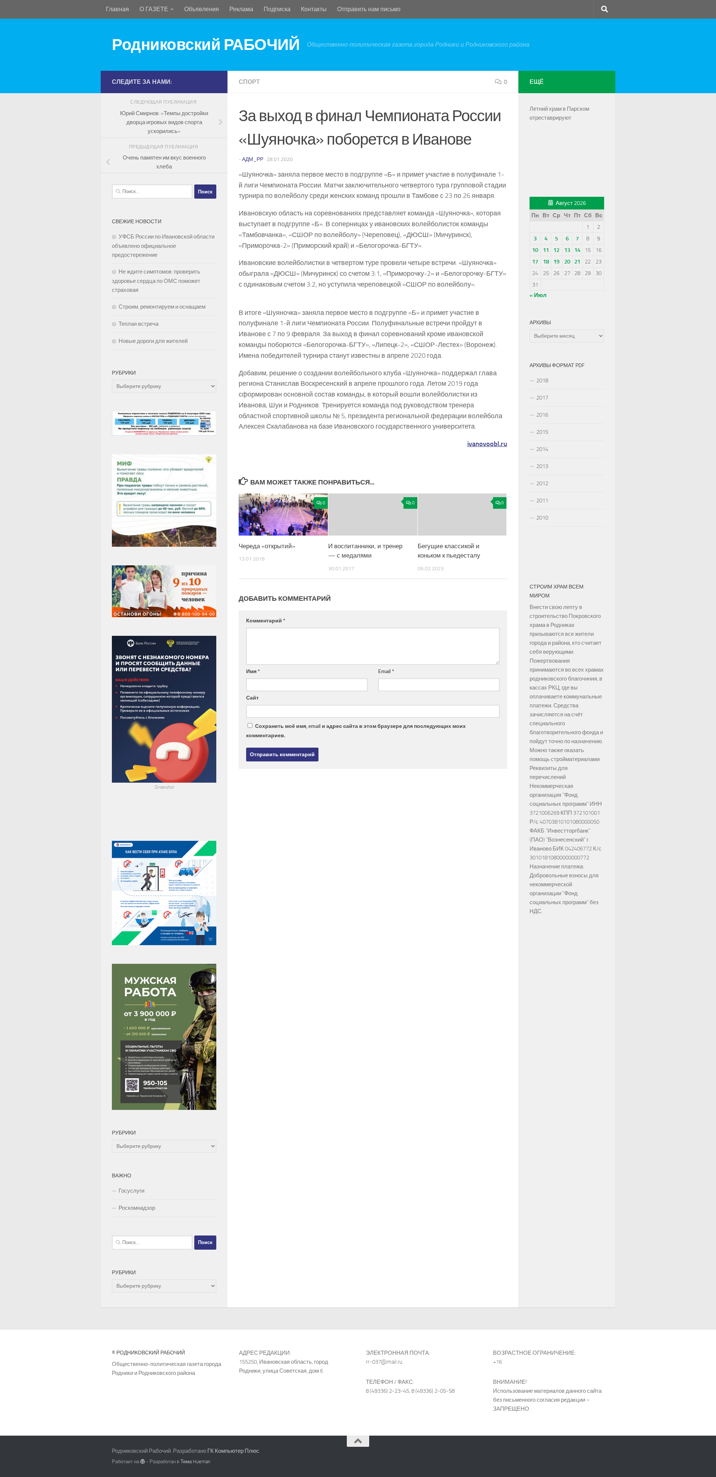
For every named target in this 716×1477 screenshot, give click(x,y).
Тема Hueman (195, 1461)
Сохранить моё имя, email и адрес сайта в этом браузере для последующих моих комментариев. (356, 731)
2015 (542, 432)
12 (556, 250)
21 (577, 261)
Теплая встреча (138, 324)
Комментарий (265, 621)
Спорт (249, 81)
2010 (542, 517)
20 (567, 261)
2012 (542, 483)
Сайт (252, 698)
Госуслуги (131, 1190)
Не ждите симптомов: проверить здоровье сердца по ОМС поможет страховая (156, 280)
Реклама (241, 9)
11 (546, 250)
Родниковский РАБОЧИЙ (205, 44)
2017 (542, 397)
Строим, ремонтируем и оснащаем (162, 306)
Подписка (277, 9)
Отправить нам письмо (369, 9)
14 (577, 250)
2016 (542, 414)
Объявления (201, 9)
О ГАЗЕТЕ (153, 9)
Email (386, 671)
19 (556, 261)
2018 (542, 380)
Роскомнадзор (137, 1208)
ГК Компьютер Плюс (233, 1451)
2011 (542, 500)
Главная (117, 9)
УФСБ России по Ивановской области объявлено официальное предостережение (163, 245)
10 (535, 250)
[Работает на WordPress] (142, 1461)
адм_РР (252, 159)
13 (567, 250)
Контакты (314, 9)
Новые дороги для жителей (153, 341)
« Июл (538, 295)
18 (546, 261)
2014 (542, 449)
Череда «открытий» (267, 546)
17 (535, 261)
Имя (253, 671)
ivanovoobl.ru (487, 444)
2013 (542, 466)
